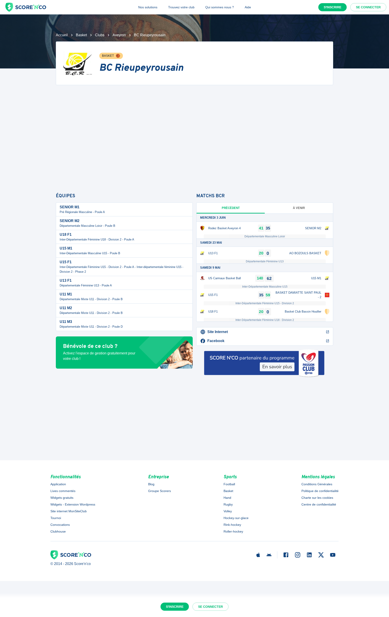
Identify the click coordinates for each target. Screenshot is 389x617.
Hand (227, 497)
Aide (248, 7)
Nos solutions (147, 7)
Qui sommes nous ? (219, 7)
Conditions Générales (316, 484)
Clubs (99, 35)
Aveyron (119, 35)
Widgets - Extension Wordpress (72, 504)
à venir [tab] (299, 208)
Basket (81, 35)
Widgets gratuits (61, 497)
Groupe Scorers (159, 491)
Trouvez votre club (181, 7)
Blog (151, 484)
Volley (228, 511)
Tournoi (55, 518)
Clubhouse (58, 531)
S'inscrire (332, 7)
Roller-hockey (233, 531)
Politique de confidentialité (320, 491)
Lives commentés (62, 491)
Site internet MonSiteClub (68, 511)
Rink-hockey (232, 524)
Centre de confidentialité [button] (318, 504)
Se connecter (368, 7)
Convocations (60, 524)
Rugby (228, 504)
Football (229, 484)
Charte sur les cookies (317, 497)
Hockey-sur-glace (236, 518)
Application (58, 484)
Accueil (62, 35)
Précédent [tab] (231, 208)
